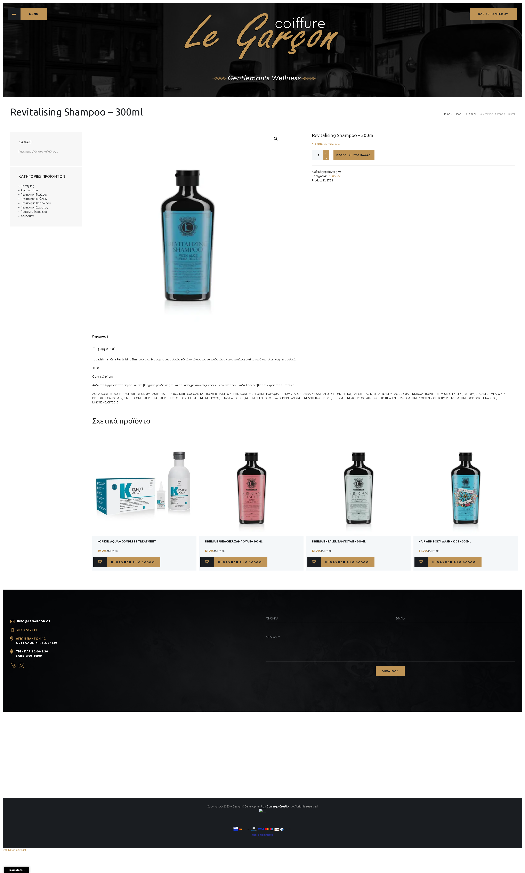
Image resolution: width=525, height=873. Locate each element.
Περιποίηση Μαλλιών (34, 198)
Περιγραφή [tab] (100, 336)
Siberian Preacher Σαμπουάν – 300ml (233, 541)
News (11, 849)
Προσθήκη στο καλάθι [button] (133, 561)
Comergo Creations (279, 806)
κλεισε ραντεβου (493, 14)
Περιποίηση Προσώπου (36, 203)
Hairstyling (27, 186)
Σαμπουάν (470, 113)
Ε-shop (457, 113)
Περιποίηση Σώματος (34, 207)
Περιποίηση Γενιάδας (34, 194)
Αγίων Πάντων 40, (31, 638)
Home (446, 113)
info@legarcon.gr (33, 621)
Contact (21, 849)
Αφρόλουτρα (29, 190)
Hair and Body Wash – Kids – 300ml (445, 541)
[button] (276, 139)
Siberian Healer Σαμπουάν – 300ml (339, 541)
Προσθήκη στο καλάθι (354, 155)
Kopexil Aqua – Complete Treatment (126, 541)
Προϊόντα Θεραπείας (34, 211)
